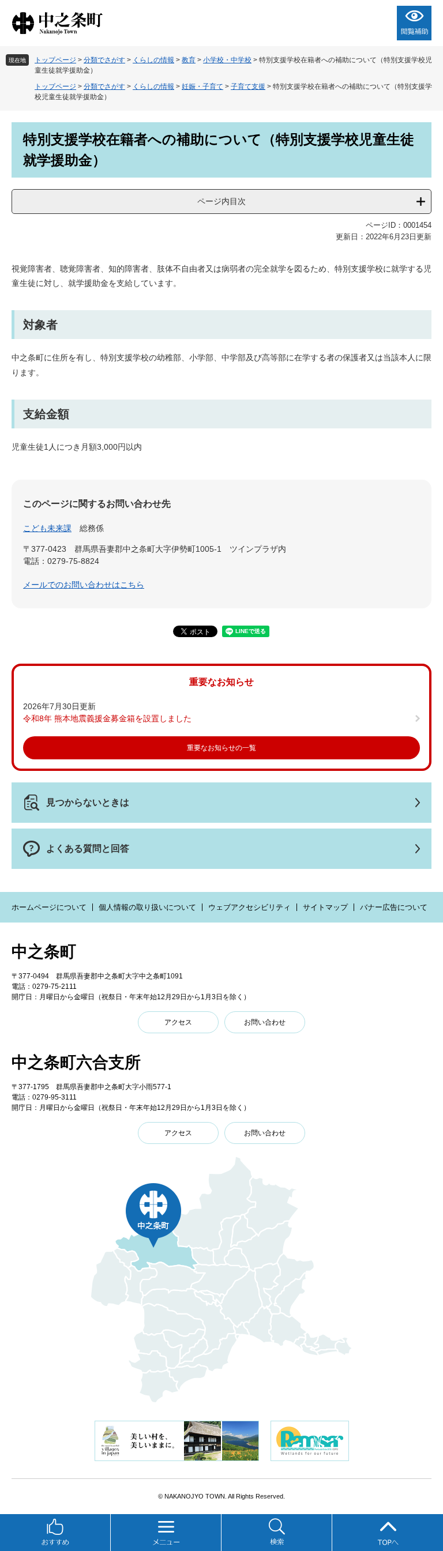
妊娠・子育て (202, 86)
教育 (189, 60)
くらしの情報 (153, 60)
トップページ (55, 60)
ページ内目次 (221, 201)
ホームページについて (49, 907)
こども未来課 (47, 528)
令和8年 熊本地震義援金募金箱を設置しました (107, 718)
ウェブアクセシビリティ (249, 907)
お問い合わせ (265, 1022)
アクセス (178, 1022)
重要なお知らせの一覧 (221, 748)
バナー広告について (393, 907)
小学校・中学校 (227, 60)
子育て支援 (248, 86)
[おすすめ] (55, 1532)
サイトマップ (325, 907)
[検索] (277, 1532)
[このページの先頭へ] (387, 1532)
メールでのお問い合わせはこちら (83, 584)
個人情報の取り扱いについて (147, 907)
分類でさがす (104, 60)
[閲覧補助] (414, 23)
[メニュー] (166, 1532)
